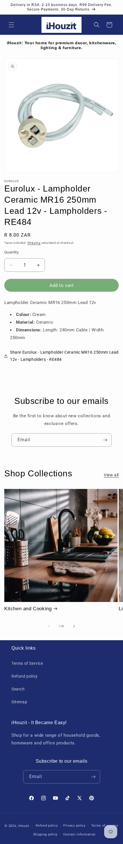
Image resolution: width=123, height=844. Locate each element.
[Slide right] (74, 626)
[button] (11, 25)
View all (111, 475)
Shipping (34, 242)
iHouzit (23, 826)
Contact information (79, 834)
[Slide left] (49, 626)
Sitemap (19, 702)
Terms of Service (27, 663)
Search (18, 689)
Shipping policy (45, 834)
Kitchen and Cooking (27, 608)
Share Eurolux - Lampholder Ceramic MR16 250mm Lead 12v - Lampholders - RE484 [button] (64, 356)
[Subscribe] (105, 440)
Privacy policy (74, 825)
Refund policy (24, 676)
